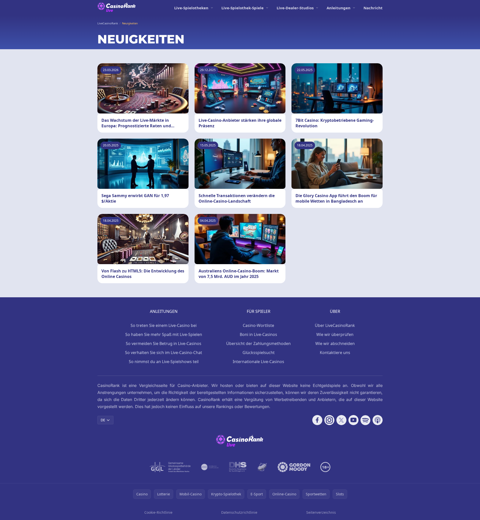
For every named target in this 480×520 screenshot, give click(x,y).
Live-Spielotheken (191, 7)
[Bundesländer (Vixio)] (210, 467)
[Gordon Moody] (294, 467)
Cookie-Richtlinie (158, 512)
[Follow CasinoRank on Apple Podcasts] (378, 420)
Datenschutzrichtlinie (239, 512)
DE (103, 420)
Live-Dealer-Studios (295, 7)
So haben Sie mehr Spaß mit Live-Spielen (163, 334)
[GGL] (170, 467)
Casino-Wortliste (258, 325)
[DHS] (238, 467)
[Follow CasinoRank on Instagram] (329, 420)
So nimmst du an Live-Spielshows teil (164, 361)
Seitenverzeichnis (321, 512)
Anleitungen (338, 7)
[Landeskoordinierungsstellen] (262, 467)
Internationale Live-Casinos (258, 361)
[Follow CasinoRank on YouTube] (353, 420)
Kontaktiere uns (335, 352)
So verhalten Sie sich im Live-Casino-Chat (163, 352)
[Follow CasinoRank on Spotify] (366, 420)
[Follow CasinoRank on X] (341, 420)
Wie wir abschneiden (335, 343)
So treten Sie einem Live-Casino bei (164, 325)
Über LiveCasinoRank (335, 325)
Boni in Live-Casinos (258, 334)
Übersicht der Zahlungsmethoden (258, 343)
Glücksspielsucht (259, 352)
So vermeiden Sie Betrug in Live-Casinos (163, 343)
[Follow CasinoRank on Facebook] (317, 420)
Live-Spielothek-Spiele (242, 7)
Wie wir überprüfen (334, 334)
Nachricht (373, 7)
